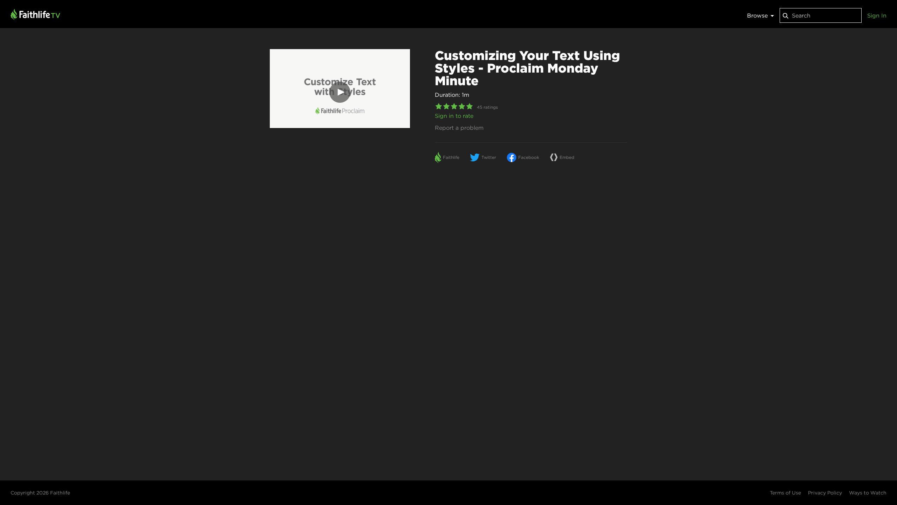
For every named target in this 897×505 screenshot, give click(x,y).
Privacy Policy (825, 493)
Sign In (876, 15)
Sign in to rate (454, 115)
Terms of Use (785, 493)
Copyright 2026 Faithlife (40, 493)
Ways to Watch (867, 493)
